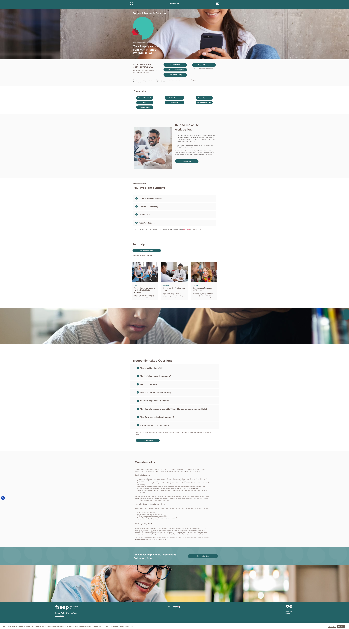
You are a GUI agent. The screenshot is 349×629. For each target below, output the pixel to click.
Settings (331, 626)
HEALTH (136, 285)
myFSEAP (174, 3)
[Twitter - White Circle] (287, 606)
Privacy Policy (129, 626)
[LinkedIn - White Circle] (290, 606)
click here (196, 152)
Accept (340, 626)
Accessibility (59, 616)
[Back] (131, 3)
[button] (217, 3)
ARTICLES (166, 285)
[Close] (347, 626)
